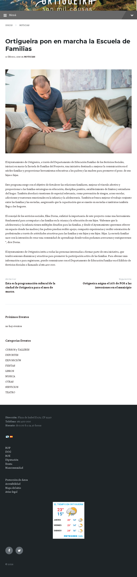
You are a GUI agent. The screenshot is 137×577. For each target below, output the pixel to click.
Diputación (11, 460)
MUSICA (10, 376)
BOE (7, 456)
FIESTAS (10, 365)
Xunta (8, 464)
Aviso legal (11, 492)
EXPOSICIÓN (13, 360)
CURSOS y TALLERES (17, 349)
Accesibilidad (13, 484)
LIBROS (9, 371)
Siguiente (125, 279)
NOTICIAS (24, 25)
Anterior (10, 279)
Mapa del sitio (13, 488)
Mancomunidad (14, 468)
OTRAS (9, 381)
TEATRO (10, 392)
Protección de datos (16, 480)
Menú (12, 15)
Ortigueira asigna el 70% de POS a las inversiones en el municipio (107, 285)
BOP (8, 448)
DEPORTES (11, 355)
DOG (8, 452)
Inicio (9, 25)
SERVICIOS (11, 387)
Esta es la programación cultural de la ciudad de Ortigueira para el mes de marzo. (30, 287)
